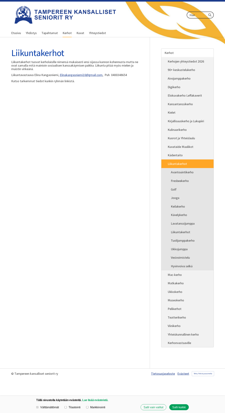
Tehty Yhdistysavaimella (203, 373)
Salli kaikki (179, 407)
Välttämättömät (49, 407)
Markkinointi (97, 407)
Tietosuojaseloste (163, 373)
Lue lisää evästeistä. (95, 400)
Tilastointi (75, 407)
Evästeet (183, 373)
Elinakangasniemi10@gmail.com (81, 75)
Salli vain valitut (153, 407)
